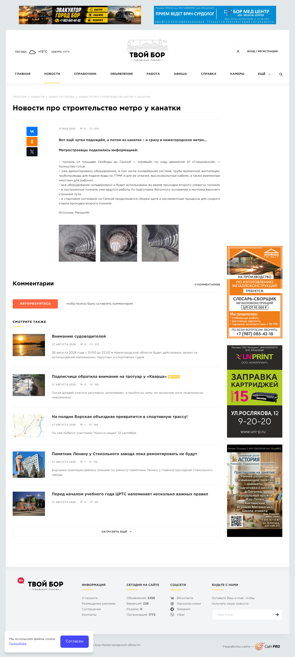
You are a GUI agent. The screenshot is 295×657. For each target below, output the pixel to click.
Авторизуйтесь (35, 304)
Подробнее (18, 644)
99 (96, 502)
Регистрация (268, 51)
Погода (21, 52)
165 (96, 385)
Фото (175, 377)
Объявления (121, 74)
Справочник (85, 74)
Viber (181, 615)
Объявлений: (141, 598)
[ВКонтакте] (32, 131)
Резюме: (134, 609)
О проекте (90, 598)
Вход (251, 51)
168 (96, 425)
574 (96, 129)
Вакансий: (138, 604)
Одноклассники (189, 604)
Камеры (237, 74)
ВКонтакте (185, 598)
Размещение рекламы (98, 604)
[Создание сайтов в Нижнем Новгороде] (267, 647)
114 (95, 462)
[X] (32, 151)
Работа (153, 74)
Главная (22, 74)
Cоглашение (91, 609)
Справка (208, 74)
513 (96, 344)
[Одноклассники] (32, 141)
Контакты (89, 615)
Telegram (183, 609)
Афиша (180, 74)
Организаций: (141, 615)
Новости (52, 74)
